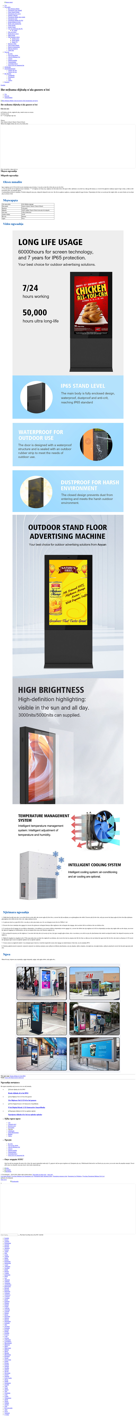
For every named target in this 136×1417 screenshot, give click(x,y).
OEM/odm (7, 67)
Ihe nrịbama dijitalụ (13, 9)
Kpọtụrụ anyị (12, 1126)
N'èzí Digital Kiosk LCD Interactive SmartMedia (26, 1107)
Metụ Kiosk (11, 35)
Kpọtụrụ (6, 82)
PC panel (14, 30)
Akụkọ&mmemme (9, 68)
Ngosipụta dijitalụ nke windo (16, 17)
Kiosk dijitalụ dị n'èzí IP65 (18, 1076)
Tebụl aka (11, 50)
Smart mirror (15, 40)
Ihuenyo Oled (12, 43)
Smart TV (15, 42)
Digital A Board (12, 15)
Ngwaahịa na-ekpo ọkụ (39, 1174)
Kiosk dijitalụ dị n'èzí (14, 22)
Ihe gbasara (7, 73)
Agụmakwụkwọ (13, 63)
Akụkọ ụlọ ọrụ (12, 70)
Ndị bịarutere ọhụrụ (14, 37)
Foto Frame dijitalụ (13, 45)
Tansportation (12, 62)
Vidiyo (10, 80)
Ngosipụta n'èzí (12, 19)
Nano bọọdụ (11, 25)
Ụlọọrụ (10, 58)
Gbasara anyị (12, 1124)
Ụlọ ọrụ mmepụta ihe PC (15, 29)
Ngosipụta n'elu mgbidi (15, 10)
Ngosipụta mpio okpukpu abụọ (43, 1176)
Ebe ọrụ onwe (12, 32)
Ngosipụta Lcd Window (75, 1176)
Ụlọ (5, 5)
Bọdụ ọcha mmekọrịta (14, 24)
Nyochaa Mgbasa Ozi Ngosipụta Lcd (22, 1176)
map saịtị (50, 1174)
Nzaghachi (11, 77)
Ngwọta (6, 52)
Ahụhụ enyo (15, 38)
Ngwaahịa (7, 7)
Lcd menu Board (6, 1176)
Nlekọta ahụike (12, 60)
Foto (9, 78)
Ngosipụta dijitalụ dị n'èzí (15, 20)
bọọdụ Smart (12, 27)
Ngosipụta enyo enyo (14, 14)
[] (19, 1235)
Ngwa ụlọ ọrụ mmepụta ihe (16, 65)
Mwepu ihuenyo (13, 48)
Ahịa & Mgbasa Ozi (14, 57)
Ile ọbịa (10, 53)
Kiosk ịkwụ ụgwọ (13, 34)
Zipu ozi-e (4, 1179)
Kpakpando (15, 1181)
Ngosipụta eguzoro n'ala (60, 1176)
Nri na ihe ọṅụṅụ (13, 55)
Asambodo (11, 75)
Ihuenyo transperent (14, 47)
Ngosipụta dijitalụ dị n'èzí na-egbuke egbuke (25, 1115)
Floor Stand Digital (13, 12)
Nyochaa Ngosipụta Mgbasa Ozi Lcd (93, 1176)
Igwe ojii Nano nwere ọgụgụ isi (14, 1077)
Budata (10, 1134)
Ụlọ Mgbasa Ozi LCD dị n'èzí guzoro (22, 1100)
